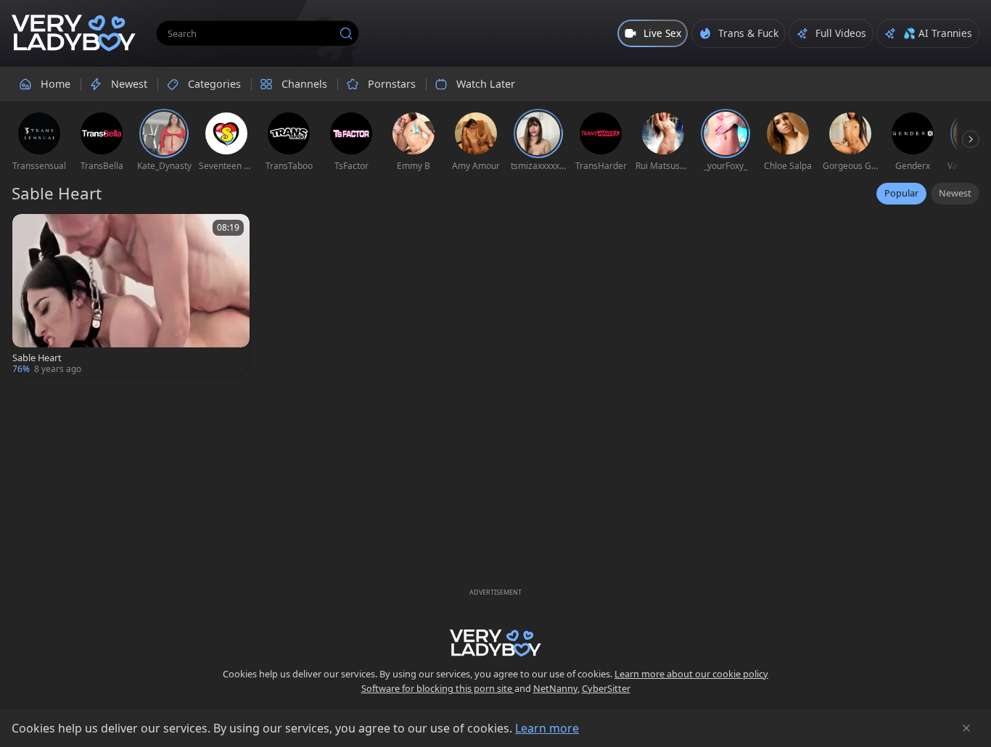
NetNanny (555, 688)
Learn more (547, 728)
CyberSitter (606, 688)
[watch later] (29, 231)
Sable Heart (37, 358)
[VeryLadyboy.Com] (74, 33)
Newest (955, 192)
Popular (901, 192)
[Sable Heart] (131, 295)
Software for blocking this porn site (437, 688)
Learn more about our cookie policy (691, 673)
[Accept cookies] (966, 728)
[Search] (346, 33)
